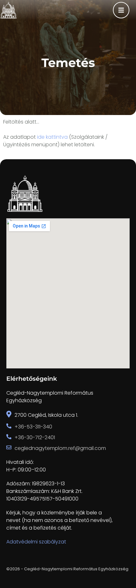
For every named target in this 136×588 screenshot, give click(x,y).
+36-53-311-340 (33, 426)
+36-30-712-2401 (35, 437)
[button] (119, 561)
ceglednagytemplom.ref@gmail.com (60, 448)
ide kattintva (52, 137)
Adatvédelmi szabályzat (36, 541)
